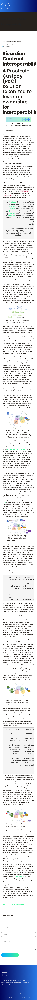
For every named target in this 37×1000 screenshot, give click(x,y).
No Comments (7, 46)
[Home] (6, 6)
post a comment (11, 955)
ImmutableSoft (20, 877)
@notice (12, 202)
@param (12, 206)
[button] (18, 119)
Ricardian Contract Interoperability (13, 904)
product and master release (16, 449)
